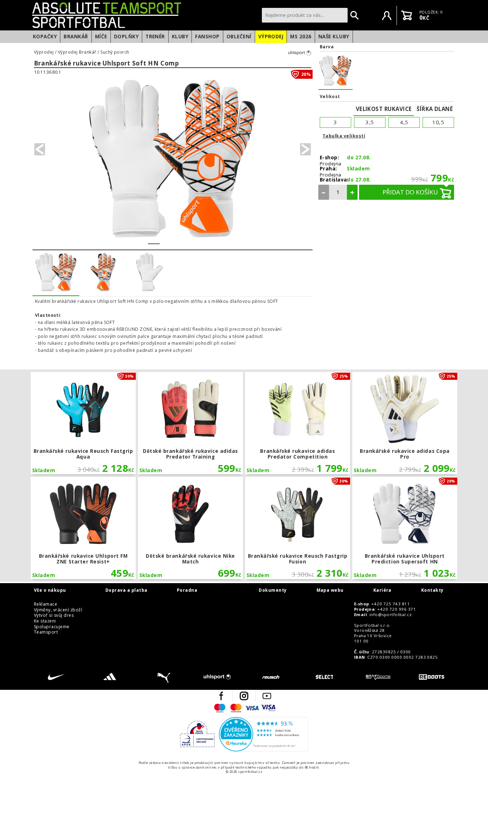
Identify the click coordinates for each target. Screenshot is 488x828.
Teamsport (46, 632)
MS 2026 (300, 36)
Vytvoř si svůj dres (54, 615)
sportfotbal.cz (145, 15)
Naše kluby (333, 36)
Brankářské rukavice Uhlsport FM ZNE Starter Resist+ (83, 528)
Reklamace (45, 604)
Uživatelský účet (387, 15)
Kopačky (45, 36)
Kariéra (382, 590)
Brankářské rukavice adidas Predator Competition (297, 423)
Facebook (221, 696)
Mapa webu (330, 590)
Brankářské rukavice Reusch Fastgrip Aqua (83, 423)
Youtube (267, 696)
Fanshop (207, 36)
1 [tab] (153, 239)
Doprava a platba (126, 590)
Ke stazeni (45, 621)
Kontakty (432, 590)
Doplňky (126, 36)
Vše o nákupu (50, 590)
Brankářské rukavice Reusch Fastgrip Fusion (297, 528)
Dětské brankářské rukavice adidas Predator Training (190, 423)
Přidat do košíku (410, 192)
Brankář (76, 36)
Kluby (180, 36)
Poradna (187, 590)
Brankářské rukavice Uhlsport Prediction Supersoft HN (404, 528)
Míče (101, 36)
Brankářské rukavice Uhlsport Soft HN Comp (106, 63)
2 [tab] (165, 239)
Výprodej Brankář (77, 52)
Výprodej (271, 36)
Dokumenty (273, 590)
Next (305, 149)
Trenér (155, 36)
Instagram (244, 696)
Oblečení (239, 36)
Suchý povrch (114, 52)
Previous (39, 149)
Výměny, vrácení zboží (58, 610)
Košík (406, 15)
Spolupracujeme (52, 627)
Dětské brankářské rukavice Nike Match (190, 528)
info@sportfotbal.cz (390, 614)
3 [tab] (177, 239)
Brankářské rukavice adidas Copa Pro (404, 423)
